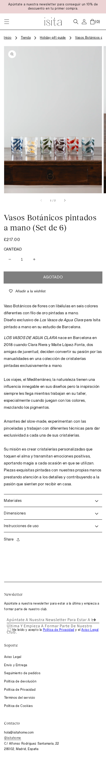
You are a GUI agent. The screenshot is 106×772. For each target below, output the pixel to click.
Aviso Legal (12, 657)
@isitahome (12, 738)
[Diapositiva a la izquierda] (41, 200)
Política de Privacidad (20, 689)
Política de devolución (20, 681)
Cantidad (13, 249)
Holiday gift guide (53, 37)
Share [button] (9, 539)
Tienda (26, 37)
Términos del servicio (19, 697)
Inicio (8, 37)
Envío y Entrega (15, 665)
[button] (6, 21)
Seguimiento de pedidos (22, 673)
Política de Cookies (18, 706)
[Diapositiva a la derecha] (64, 200)
